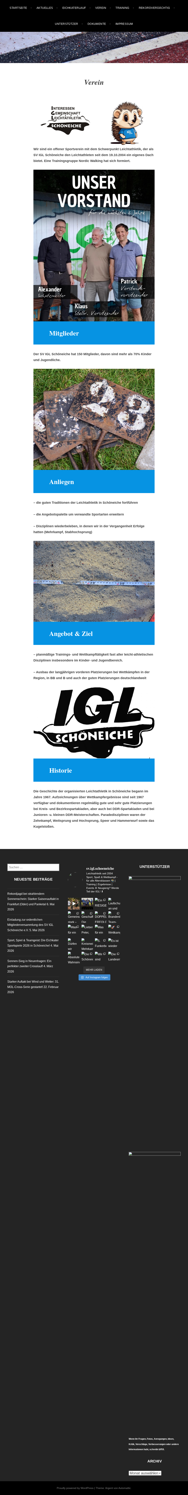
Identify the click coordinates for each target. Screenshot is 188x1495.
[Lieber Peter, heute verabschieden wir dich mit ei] (87, 930)
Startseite (18, 7)
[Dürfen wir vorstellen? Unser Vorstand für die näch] (73, 944)
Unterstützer (66, 23)
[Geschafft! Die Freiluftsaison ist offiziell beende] (87, 917)
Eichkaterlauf (74, 7)
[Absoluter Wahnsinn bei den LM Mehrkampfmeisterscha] (73, 957)
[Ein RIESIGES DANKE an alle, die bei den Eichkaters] (100, 903)
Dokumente (97, 23)
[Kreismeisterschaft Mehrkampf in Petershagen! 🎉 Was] (87, 944)
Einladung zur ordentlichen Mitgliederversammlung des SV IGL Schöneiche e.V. (30, 925)
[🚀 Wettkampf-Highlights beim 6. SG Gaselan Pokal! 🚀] (114, 930)
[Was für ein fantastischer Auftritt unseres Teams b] (73, 930)
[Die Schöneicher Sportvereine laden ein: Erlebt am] (87, 957)
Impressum (124, 23)
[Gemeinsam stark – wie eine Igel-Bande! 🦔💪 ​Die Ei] (73, 917)
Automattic (124, 1488)
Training (122, 7)
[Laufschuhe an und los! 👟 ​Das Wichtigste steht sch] (114, 903)
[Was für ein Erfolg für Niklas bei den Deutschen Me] (100, 930)
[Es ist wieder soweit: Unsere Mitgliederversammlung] (114, 944)
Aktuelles (45, 7)
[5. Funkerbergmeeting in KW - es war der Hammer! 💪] (100, 944)
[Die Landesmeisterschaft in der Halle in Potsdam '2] (114, 957)
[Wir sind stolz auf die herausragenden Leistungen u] (100, 957)
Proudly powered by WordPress (75, 1488)
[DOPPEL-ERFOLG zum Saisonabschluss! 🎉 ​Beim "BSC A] (100, 917)
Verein (100, 7)
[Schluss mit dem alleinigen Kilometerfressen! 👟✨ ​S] (73, 903)
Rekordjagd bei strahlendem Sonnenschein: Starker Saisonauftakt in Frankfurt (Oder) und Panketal (33, 899)
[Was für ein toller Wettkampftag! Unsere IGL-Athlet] (87, 903)
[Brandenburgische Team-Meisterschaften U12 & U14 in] (114, 917)
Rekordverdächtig (154, 7)
